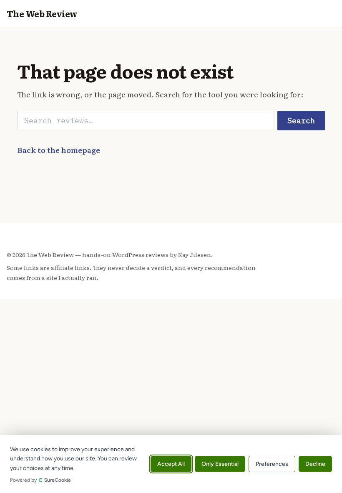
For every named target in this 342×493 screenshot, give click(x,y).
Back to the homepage (58, 149)
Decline (315, 464)
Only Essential (220, 464)
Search (301, 120)
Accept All (171, 464)
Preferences (272, 464)
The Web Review (42, 13)
